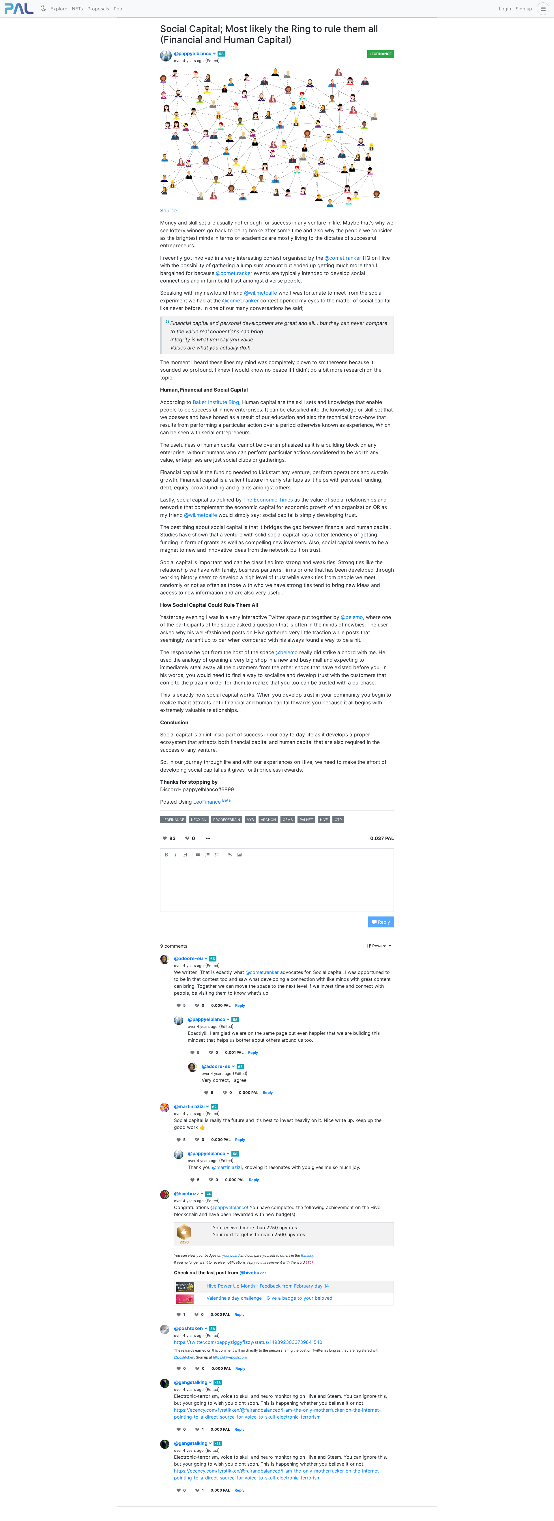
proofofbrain (226, 819)
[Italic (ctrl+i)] (176, 855)
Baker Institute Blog (216, 402)
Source (168, 210)
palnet (306, 819)
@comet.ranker (343, 258)
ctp (338, 819)
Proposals (98, 9)
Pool (118, 9)
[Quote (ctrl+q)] (198, 855)
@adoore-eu (189, 958)
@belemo (352, 617)
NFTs (77, 9)
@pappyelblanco (193, 53)
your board (230, 1255)
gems (288, 819)
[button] (541, 8)
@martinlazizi (190, 1106)
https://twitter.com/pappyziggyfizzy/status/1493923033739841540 (248, 1342)
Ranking (307, 1255)
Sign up (524, 9)
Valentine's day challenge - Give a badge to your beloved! (270, 1298)
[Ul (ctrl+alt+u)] (217, 855)
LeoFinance (381, 54)
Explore (58, 9)
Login (505, 9)
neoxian (198, 819)
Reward (379, 945)
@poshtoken (189, 1328)
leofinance (173, 819)
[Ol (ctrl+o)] (208, 855)
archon (268, 819)
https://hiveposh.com (230, 1357)
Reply (383, 922)
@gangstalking (191, 1382)
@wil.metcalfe (260, 293)
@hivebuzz (187, 1193)
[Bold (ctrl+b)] (166, 855)
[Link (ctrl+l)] (230, 855)
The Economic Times (268, 500)
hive (324, 819)
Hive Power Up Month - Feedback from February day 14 (268, 1286)
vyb (250, 819)
